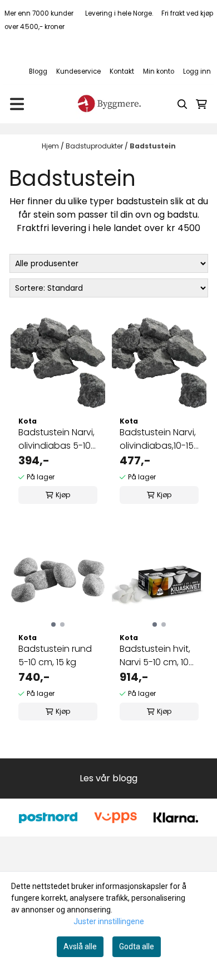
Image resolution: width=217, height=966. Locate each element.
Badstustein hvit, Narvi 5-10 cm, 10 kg (155, 655)
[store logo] (108, 104)
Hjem (51, 146)
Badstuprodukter (95, 146)
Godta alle (136, 946)
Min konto (158, 71)
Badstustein (153, 146)
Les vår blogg (108, 778)
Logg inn (197, 71)
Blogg (38, 71)
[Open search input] (182, 104)
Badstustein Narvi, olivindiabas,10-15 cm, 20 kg (158, 439)
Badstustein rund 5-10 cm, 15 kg (55, 655)
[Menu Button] (17, 104)
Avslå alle (80, 946)
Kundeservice (78, 71)
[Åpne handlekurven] (201, 104)
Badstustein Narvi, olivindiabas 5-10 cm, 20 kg (56, 439)
